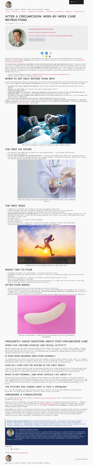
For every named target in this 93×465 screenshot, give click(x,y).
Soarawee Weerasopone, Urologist (41, 29)
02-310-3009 (52, 74)
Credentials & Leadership (54, 11)
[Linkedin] (6, 443)
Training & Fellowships (36, 11)
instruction (24, 453)
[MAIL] (51, 53)
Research (69, 11)
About (24, 11)
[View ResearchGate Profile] (43, 56)
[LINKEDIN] (46, 53)
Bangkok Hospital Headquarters (46, 398)
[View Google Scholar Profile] (50, 56)
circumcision (14, 453)
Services (14, 11)
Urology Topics (79, 11)
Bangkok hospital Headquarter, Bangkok (42, 32)
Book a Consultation (37, 39)
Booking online (43, 74)
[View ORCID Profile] (46, 56)
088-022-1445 (37, 76)
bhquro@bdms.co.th (63, 74)
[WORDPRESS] (42, 53)
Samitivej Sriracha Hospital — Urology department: (51, 35)
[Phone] (8, 443)
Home (8, 11)
